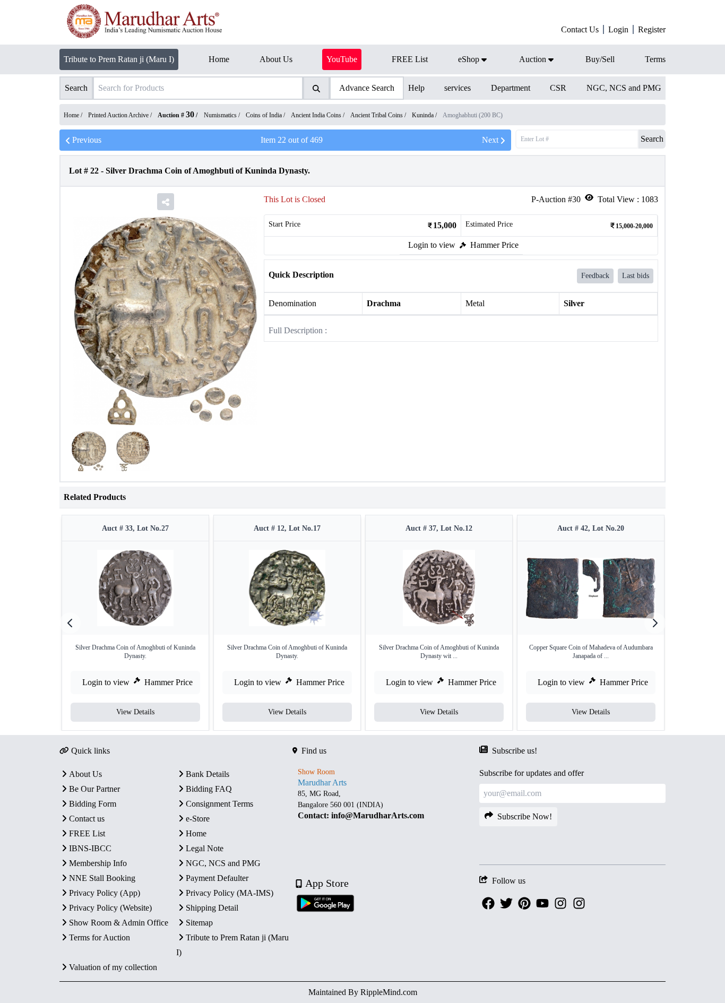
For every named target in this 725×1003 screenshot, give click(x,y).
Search (652, 138)
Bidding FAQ (209, 788)
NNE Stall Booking (102, 878)
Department (510, 87)
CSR (558, 87)
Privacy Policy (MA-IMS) (229, 892)
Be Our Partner (94, 788)
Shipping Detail (212, 907)
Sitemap (199, 922)
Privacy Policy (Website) (110, 907)
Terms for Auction (99, 937)
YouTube (341, 59)
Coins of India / (266, 115)
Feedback (595, 276)
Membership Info (98, 863)
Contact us (87, 818)
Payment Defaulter (217, 878)
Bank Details (207, 774)
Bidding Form (92, 803)
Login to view (431, 244)
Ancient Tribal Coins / (379, 115)
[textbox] (385, 804)
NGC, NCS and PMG (623, 87)
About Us (85, 774)
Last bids (635, 276)
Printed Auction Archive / (120, 115)
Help (416, 87)
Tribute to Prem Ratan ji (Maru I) (119, 59)
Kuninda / (425, 115)
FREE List (87, 833)
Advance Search (366, 87)
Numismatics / (222, 115)
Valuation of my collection (113, 967)
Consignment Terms (219, 803)
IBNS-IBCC (90, 848)
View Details (135, 712)
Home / (74, 115)
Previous (86, 139)
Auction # (176, 115)
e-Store (198, 818)
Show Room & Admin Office (118, 922)
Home (196, 833)
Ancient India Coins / (318, 115)
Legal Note (204, 848)
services (457, 87)
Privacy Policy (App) (104, 892)
